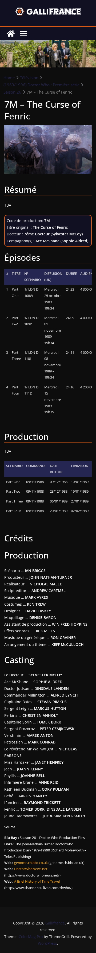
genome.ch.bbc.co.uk (31, 862)
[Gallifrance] (10, 33)
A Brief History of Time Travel (37, 881)
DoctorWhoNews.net (30, 868)
